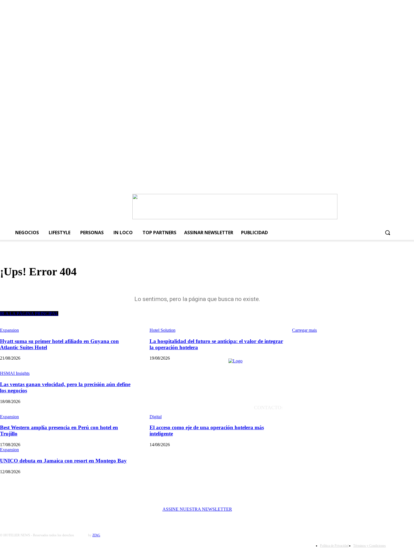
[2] (234, 217)
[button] (387, 232)
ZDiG (96, 535)
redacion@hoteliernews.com (343, 416)
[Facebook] (341, 183)
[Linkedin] (371, 183)
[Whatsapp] (381, 183)
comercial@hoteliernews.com (343, 423)
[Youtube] (361, 183)
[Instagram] (351, 183)
